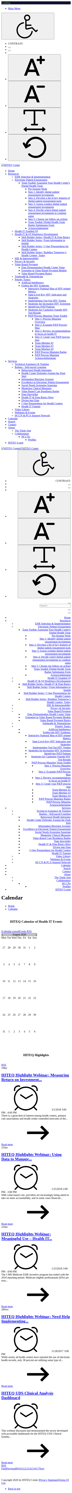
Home (11, 906)
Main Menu (14, 8)
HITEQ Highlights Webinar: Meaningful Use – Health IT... (26, 1236)
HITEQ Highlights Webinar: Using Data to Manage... (31, 1156)
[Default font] (34, 147)
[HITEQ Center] (10, 165)
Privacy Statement (48, 1480)
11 (22, 1468)
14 (29, 1468)
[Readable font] (34, 121)
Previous (10, 1468)
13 (27, 1468)
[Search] (69, 603)
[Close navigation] (69, 612)
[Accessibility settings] (27, 26)
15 (32, 1468)
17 (37, 1468)
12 (24, 1468)
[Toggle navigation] (69, 609)
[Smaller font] (34, 94)
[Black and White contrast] (9, 50)
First (3, 1468)
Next (41, 1468)
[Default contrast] (9, 47)
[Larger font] (34, 67)
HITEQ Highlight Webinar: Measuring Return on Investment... (35, 1077)
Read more (7, 1144)
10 (19, 1468)
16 (35, 1468)
